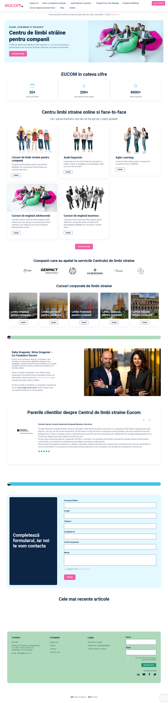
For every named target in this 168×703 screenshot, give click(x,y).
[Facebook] (149, 674)
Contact (72, 8)
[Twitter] (154, 674)
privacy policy (83, 569)
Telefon (68, 521)
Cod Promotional (71, 542)
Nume (128, 637)
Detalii (16, 175)
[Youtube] (144, 674)
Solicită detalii (18, 54)
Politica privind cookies (97, 649)
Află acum (115, 14)
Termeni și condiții (95, 642)
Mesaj (66, 552)
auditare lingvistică (44, 377)
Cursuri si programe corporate (54, 3)
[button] (149, 419)
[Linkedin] (138, 674)
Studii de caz (55, 652)
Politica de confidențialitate (99, 645)
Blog (62, 8)
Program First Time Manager (107, 3)
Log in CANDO (158, 3)
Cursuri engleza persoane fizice (42, 8)
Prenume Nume (71, 500)
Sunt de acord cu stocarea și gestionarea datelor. (146, 659)
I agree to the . (78, 569)
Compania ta (69, 532)
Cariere (53, 645)
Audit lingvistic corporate (81, 3)
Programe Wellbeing (130, 3)
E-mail (67, 511)
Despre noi (34, 3)
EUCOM (153, 671)
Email (128, 648)
